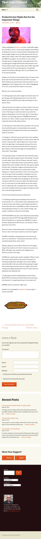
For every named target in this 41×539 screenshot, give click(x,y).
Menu (4, 10)
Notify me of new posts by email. (14, 379)
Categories (7, 483)
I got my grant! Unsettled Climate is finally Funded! (16, 405)
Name (4, 362)
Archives (6, 478)
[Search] (19, 473)
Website (4, 371)
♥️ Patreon (8, 458)
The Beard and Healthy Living (10, 418)
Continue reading (11, 414)
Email (4, 367)
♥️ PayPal (20, 458)
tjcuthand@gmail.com (14, 511)
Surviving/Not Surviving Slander (11, 429)
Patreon (18, 47)
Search (6, 469)
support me (23, 289)
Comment (6, 349)
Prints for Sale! (32, 327)
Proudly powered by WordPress (11, 535)
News (18, 23)
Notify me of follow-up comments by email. (17, 374)
